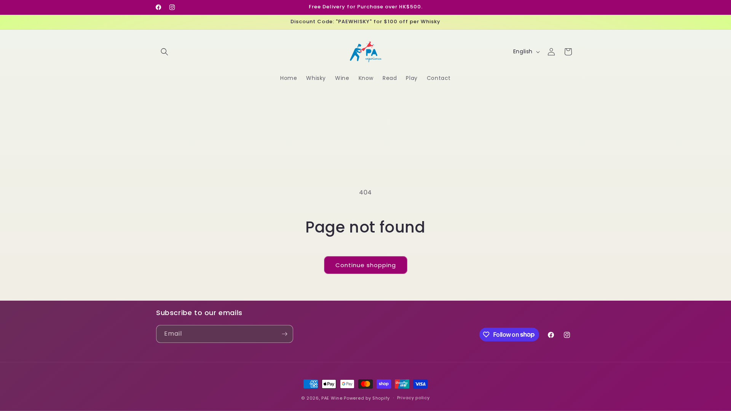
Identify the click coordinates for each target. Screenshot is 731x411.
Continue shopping (365, 265)
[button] (164, 51)
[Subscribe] (284, 334)
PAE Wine (332, 398)
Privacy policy (413, 398)
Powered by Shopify (367, 398)
